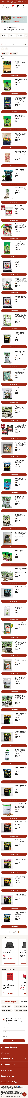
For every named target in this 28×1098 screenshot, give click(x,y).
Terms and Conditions (6, 1087)
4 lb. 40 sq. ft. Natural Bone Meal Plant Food (21, 134)
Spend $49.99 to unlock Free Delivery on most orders (14, 1)
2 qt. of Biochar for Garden (20, 840)
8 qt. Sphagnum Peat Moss (20, 116)
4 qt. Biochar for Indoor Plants (20, 895)
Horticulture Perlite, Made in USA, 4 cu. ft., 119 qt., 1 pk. (21, 153)
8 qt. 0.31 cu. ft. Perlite (21, 80)
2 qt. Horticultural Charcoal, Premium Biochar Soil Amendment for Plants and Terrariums (21, 280)
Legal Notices (4, 1088)
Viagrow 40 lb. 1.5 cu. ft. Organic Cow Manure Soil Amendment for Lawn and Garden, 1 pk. (20, 225)
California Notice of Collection (19, 1093)
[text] (14, 31)
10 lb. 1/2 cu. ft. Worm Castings (20, 261)
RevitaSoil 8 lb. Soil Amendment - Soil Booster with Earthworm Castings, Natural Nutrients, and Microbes (20, 99)
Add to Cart (10, 962)
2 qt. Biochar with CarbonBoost (20, 913)
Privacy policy (4, 1086)
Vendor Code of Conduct (6, 1093)
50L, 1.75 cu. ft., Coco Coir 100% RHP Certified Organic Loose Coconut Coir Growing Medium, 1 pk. (20, 316)
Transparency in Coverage (7, 1092)
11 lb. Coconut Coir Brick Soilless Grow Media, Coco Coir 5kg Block (20, 207)
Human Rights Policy (18, 1092)
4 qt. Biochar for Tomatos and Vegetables (20, 823)
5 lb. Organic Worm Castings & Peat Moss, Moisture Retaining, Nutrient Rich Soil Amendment (21, 444)
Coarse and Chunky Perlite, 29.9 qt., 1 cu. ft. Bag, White (20, 515)
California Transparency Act (17, 1087)
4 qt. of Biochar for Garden (20, 732)
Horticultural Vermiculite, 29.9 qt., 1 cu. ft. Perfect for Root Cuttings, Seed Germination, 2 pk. (21, 642)
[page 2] (18, 931)
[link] (5, 29)
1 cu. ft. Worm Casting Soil (20, 297)
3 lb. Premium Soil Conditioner (21, 623)
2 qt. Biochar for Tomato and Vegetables (20, 877)
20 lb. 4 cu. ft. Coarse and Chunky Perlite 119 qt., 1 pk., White (20, 353)
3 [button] (16, 931)
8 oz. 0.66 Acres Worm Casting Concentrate (20, 678)
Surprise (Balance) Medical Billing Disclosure (10, 1091)
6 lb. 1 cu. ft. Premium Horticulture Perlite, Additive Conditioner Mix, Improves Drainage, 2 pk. (21, 697)
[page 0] (9, 931)
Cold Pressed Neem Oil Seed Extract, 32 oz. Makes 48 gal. (21, 751)
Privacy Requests (5, 1094)
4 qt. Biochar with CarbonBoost (20, 769)
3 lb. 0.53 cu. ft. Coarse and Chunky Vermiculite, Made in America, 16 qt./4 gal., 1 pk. (20, 805)
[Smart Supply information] (22, 44)
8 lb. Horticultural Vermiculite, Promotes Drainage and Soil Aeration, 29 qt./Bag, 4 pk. (21, 570)
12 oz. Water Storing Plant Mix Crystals (20, 479)
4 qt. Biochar (20, 587)
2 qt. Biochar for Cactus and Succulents (20, 714)
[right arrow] (26, 36)
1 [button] (11, 931)
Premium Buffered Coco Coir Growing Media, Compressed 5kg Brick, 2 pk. (20, 425)
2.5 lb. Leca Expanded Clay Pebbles (20, 388)
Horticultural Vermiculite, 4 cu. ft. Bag (20, 188)
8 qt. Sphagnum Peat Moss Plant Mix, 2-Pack (20, 552)
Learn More (13, 2)
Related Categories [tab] (10, 1002)
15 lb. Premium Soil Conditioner (21, 660)
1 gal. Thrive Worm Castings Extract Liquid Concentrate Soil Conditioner (20, 606)
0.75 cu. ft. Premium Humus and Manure (20, 62)
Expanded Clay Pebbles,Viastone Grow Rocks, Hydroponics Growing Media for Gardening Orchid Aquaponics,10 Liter (20, 371)
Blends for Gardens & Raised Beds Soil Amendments (20, 334)
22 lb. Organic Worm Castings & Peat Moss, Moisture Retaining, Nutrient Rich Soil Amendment (21, 534)
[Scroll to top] (24, 1094)
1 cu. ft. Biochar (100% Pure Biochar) (20, 171)
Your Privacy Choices (12, 1086)
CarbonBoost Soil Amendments (19, 461)
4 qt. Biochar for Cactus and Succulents (20, 787)
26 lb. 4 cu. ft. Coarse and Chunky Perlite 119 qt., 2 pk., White (20, 498)
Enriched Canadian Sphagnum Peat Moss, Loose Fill (20, 243)
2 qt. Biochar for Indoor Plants (20, 858)
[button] (17, 3)
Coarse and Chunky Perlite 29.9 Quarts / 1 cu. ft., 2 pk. (20, 407)
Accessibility (11, 1088)
